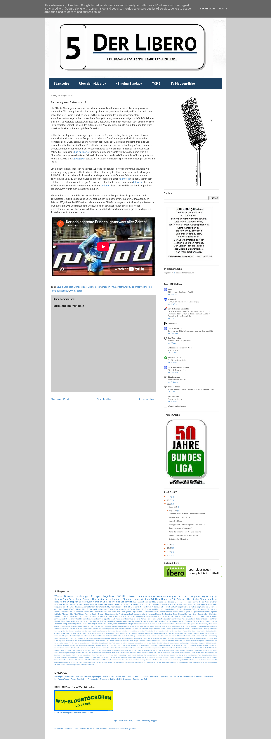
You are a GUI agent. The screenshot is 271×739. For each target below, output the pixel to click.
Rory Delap (179, 655)
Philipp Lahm (195, 612)
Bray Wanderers (211, 628)
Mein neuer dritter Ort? (177, 379)
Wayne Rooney (108, 624)
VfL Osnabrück (84, 624)
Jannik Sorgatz (60, 619)
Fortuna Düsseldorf (61, 612)
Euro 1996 (77, 636)
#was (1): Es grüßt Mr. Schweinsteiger (184, 535)
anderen (105, 185)
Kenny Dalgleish (107, 645)
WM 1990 (83, 662)
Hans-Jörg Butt (59, 640)
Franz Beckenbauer (72, 599)
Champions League (198, 596)
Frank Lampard (179, 636)
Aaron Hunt (170, 624)
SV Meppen (72, 601)
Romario (166, 655)
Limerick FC (213, 645)
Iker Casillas (193, 640)
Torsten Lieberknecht (152, 660)
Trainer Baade (174, 387)
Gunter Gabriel (194, 638)
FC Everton (117, 636)
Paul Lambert (158, 652)
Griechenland (175, 638)
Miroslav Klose (132, 650)
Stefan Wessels (163, 657)
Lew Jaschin (187, 645)
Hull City (161, 640)
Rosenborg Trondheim (190, 655)
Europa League (174, 602)
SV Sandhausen (73, 657)
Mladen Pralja (109, 286)
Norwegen (65, 652)
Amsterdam (86, 626)
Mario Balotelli (160, 612)
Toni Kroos (122, 660)
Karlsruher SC (71, 645)
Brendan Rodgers (68, 631)
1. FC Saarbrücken (74, 607)
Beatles (158, 614)
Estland (71, 636)
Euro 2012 (182, 596)
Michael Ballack (172, 612)
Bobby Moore (110, 607)
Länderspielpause (86, 648)
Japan (117, 643)
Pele (56, 604)
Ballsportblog (125, 679)
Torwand (162, 660)
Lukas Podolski (74, 648)
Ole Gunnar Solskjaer (115, 652)
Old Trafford (72, 609)
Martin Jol (186, 648)
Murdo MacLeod (169, 650)
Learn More (207, 8)
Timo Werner (114, 660)
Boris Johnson (179, 628)
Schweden (161, 621)
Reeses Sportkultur (78, 679)
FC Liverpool (201, 609)
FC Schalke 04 (157, 607)
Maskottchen (208, 648)
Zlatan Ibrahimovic (205, 662)
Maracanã (99, 648)
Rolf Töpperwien (203, 604)
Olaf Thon (63, 609)
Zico (180, 662)
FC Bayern (91, 286)
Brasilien (120, 607)
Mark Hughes (153, 648)
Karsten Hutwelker (82, 645)
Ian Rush (186, 640)
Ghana (124, 638)
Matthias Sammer (168, 619)
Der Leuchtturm (176, 676)
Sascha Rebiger (84, 657)
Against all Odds (175, 521)
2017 (169, 500)
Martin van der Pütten (197, 648)
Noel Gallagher (184, 612)
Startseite (61, 83)
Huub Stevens (168, 640)
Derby (105, 616)
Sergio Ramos (136, 657)
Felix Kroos (160, 636)
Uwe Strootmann (208, 660)
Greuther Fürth (165, 638)
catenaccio (173, 323)
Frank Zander (196, 636)
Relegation (148, 655)
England (87, 599)
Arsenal (153, 614)
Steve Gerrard (174, 657)
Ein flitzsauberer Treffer (177, 360)
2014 (169, 544)
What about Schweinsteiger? (132, 662)
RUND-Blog (79, 676)
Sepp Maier (128, 657)
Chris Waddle (146, 631)
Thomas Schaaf (120, 601)
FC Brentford (110, 636)
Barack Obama (114, 628)
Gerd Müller (191, 607)
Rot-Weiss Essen (125, 621)
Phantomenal (173, 350)
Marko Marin (171, 648)
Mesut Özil (80, 650)
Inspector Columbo (204, 640)
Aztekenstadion (74, 628)
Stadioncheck (174, 377)
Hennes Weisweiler (101, 640)
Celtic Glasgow (146, 609)
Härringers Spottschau (63, 676)
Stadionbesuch (153, 657)
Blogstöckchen (203, 614)
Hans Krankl (195, 616)
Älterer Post (147, 399)
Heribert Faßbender (126, 640)
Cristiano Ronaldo (92, 633)
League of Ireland (164, 645)
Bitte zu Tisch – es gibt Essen (179, 340)
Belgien (121, 628)
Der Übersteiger (175, 338)
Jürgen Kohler (189, 643)
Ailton (116, 609)
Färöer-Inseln (73, 638)
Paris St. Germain (147, 652)
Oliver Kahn (65, 621)
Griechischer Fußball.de (109, 679)
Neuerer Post (60, 399)
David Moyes (132, 633)
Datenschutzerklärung (185, 273)
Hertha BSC (103, 612)
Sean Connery (110, 657)
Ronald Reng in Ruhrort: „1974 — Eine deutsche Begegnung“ (191, 389)
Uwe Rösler (199, 660)
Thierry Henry (198, 621)
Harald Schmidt (69, 640)
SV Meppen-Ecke (183, 83)
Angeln (123, 626)
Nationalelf (118, 599)
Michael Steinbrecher (103, 650)
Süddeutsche (77, 158)
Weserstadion (98, 662)
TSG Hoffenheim (197, 657)
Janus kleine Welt (109, 643)
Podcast (203, 652)
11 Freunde (120, 676)
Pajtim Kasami (127, 652)
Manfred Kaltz (198, 602)
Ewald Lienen (85, 636)
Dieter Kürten (149, 633)
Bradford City (201, 628)
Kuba (140, 645)
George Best (181, 607)
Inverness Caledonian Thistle (64, 643)
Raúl (115, 655)
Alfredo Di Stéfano (60, 626)
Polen (97, 621)
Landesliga (153, 645)
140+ (170, 289)
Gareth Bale (185, 616)
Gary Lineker (90, 638)
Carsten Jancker (110, 631)
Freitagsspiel (93, 679)
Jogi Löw (108, 596)
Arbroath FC (194, 626)
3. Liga (100, 614)
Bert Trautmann (143, 628)
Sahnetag (125, 178)
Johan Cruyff (71, 619)
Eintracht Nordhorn (194, 633)
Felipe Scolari (151, 636)
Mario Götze (156, 619)
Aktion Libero (179, 624)
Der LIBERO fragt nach (158, 602)
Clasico (174, 631)
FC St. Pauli (125, 636)
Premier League (132, 599)
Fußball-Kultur (170, 607)
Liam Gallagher (197, 645)
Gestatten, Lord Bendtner (179, 539)
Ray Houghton (100, 655)
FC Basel (102, 636)
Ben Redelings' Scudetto (178, 309)
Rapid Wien (91, 655)
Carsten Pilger (135, 609)
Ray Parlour (109, 655)
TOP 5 (156, 83)
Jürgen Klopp (141, 604)
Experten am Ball (140, 679)
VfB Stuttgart (74, 624)
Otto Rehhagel (179, 599)
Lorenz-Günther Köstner (62, 648)
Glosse (86, 612)
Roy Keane (136, 621)
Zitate (196, 662)
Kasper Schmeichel (95, 645)
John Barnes (144, 643)
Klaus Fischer (133, 645)
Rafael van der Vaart (79, 655)
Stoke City (182, 657)
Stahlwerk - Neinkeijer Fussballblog (154, 676)
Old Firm (208, 619)
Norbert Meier (212, 650)
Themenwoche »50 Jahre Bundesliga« (156, 596)
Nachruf (181, 650)
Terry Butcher (207, 657)
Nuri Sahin (85, 652)
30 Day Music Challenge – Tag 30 (180, 292)
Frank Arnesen (169, 636)
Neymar (178, 619)
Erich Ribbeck (130, 616)
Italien (214, 616)
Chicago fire (137, 631)
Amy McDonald (95, 626)
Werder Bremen (64, 596)
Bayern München (93, 601)
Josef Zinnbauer (162, 643)
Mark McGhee (162, 648)
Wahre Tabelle (109, 676)
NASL (177, 650)
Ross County (202, 655)
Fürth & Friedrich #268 (177, 370)
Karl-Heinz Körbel (60, 645)
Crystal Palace (83, 616)
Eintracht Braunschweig (141, 607)
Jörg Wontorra (202, 607)
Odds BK (105, 652)
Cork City (214, 631)
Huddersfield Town (151, 640)
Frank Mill (187, 636)
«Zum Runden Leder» (177, 406)
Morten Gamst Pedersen (156, 650)
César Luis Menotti (104, 633)
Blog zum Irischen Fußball (157, 628)
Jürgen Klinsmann (139, 612)
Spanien (181, 621)
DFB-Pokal (129, 596)
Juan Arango (172, 643)
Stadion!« (145, 657)
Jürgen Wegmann (199, 643)
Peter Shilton (196, 652)
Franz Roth (167, 616)
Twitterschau (64, 604)
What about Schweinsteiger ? (124, 624)
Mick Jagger (114, 650)
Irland (133, 604)
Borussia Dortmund (191, 628)
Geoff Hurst (98, 638)
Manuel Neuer (145, 619)
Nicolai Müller (202, 650)
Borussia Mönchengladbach (118, 604)
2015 (169, 504)
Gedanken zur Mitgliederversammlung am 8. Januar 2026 (190, 331)
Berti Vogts (100, 607)
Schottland (91, 609)
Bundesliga (80, 286)
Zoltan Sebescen (66, 664)
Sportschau (189, 621)
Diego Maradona (208, 599)
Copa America (201, 631)
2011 (169, 555)
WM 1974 (76, 662)
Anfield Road (116, 626)
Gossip (159, 638)
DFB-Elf (127, 607)
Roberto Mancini (157, 655)
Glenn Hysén (152, 638)
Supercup (188, 657)
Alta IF (80, 626)
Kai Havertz (212, 643)
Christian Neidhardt (69, 616)
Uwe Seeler (76, 290)
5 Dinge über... (109, 614)
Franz (160, 616)
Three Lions (93, 660)
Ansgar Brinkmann (155, 626)
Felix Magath (212, 609)
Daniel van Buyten (96, 616)
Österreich (91, 664)
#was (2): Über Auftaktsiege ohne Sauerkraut (187, 524)
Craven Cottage (80, 633)
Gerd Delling (106, 638)
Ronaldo (172, 655)
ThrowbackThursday (103, 660)
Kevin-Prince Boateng (121, 645)
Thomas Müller (68, 614)
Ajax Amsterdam (121, 614)
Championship (120, 631)
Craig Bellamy (70, 633)
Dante (116, 633)
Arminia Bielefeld (205, 626)
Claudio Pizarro (182, 631)
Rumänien (209, 655)
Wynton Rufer (158, 662)
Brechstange (58, 631)
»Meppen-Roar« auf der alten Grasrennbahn (187, 513)
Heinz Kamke (206, 616)
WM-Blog (145, 599)
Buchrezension (90, 631)
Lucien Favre (135, 619)
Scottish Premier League (97, 657)
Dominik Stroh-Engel (174, 633)
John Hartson (153, 643)
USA (185, 660)
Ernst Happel (63, 636)
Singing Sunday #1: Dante (179, 517)
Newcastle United (190, 650)
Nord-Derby (58, 652)
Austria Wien (63, 628)
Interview (138, 182)
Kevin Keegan (153, 604)
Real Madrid (60, 601)
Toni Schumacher (131, 660)
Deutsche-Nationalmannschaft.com (198, 676)
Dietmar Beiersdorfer (160, 633)
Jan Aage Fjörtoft (90, 643)
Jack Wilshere (79, 643)
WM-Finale (90, 662)
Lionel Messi (186, 602)
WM (71, 662)
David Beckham (157, 609)
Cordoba (208, 631)
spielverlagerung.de (93, 676)
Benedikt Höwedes (131, 628)
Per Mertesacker (76, 621)
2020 (169, 496)
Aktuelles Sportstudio (191, 624)
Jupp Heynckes (126, 612)
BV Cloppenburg (104, 628)
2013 (169, 548)
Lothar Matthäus (175, 604)
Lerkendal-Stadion (177, 645)
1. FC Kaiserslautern (152, 624)
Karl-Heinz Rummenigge (97, 619)
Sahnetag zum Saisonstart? (180, 528)
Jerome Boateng (134, 643)
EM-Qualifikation (170, 609)
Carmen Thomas (100, 631)
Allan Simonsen (72, 626)
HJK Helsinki (203, 638)
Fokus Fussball (174, 357)
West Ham (107, 662)
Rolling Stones (114, 621)
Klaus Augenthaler (123, 619)
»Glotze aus (83, 664)
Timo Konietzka (211, 621)
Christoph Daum (167, 631)
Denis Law (140, 633)
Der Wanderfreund (61, 679)
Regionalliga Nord (123, 655)
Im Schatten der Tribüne (178, 367)
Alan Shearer (133, 614)
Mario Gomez (144, 648)
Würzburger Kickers (169, 662)
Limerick (206, 645)
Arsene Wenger (124, 609)
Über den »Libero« (92, 83)
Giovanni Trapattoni (76, 612)
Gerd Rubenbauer (116, 638)
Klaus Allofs (111, 619)
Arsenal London (88, 607)
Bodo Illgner (171, 628)
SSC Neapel (144, 621)
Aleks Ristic (212, 624)
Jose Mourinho (81, 619)
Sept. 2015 (173, 507)
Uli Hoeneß (100, 609)
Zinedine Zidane (188, 662)
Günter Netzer (93, 612)
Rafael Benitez (66, 655)
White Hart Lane (148, 662)
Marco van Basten (125, 648)
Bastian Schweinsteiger (79, 604)
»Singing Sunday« (129, 83)
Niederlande (200, 619)
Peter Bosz (166, 652)
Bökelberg (58, 616)
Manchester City (189, 604)
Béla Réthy (213, 614)
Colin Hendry (192, 631)
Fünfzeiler (81, 638)
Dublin (121, 616)
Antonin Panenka (184, 626)
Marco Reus (150, 612)
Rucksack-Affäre (82, 152)
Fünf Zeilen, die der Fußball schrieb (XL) (183, 302)
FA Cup (194, 609)
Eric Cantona (209, 633)
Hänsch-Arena (178, 640)
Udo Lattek (191, 660)
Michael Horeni (90, 650)
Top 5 (64, 607)
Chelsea (107, 601)
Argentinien (143, 602)
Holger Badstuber (139, 640)
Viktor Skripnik (65, 662)
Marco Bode (106, 648)
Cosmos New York (59, 633)
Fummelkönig (213, 636)
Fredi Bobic (204, 636)
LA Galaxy (145, 645)
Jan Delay (99, 643)
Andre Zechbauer (106, 626)
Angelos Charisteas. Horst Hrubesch (137, 626)
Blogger (154, 720)
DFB (112, 633)
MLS (93, 648)
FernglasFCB (140, 616)
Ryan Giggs (81, 609)
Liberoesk (163, 604)
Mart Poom (179, 648)
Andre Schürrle (144, 614)
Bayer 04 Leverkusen (98, 604)
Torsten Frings (140, 660)
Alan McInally (203, 624)
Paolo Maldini (137, 652)
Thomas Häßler (74, 660)
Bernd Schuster (178, 614)
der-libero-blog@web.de (126, 728)
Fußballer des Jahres (61, 638)
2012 (169, 551)
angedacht (172, 299)
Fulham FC (176, 616)
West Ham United (117, 662)
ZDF (176, 662)
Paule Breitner (210, 602)
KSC (207, 643)
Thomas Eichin (63, 660)
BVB (152, 599)
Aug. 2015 (173, 510)
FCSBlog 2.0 (133, 636)
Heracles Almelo (114, 640)
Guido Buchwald (184, 638)
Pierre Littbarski (89, 621)
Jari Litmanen (124, 643)
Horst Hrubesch (163, 599)
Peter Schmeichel (185, 652)
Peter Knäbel (124, 286)
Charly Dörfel (129, 631)
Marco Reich (115, 648)
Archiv (82, 728)
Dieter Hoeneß (113, 616)
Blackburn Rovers (190, 614)
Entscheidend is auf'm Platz (180, 348)
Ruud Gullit (64, 657)
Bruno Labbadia (65, 286)
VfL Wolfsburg (79, 614)
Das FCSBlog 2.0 (175, 328)
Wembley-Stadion (91, 614)
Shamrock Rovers (171, 621)
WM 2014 (133, 601)
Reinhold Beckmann (136, 655)
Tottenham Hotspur (61, 624)
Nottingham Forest (75, 652)
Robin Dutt (205, 612)
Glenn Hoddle (142, 638)
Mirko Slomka (122, 650)
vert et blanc (173, 396)
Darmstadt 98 (123, 633)
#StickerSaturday (140, 624)
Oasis (100, 652)
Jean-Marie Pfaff (114, 612)
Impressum (169, 273)
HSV (99, 286)
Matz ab (63, 650)
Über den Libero (71, 728)
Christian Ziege (156, 631)
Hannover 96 (213, 638)
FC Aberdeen (95, 636)
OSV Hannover (93, 652)
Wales (100, 624)
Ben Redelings (167, 614)
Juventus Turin (180, 643)
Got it (223, 8)
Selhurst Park (119, 657)
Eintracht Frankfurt (183, 609)
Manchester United (101, 599)
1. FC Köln (110, 609)
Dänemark (184, 633)
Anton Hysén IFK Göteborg (170, 626)
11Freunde (163, 624)
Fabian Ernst (142, 636)
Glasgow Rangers (132, 638)
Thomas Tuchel (84, 660)
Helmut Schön (89, 640)
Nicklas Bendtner (188, 619)
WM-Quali (93, 624)
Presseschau (210, 652)
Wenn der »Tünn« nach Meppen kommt (185, 532)
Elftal (202, 633)
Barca (82, 601)
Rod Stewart (104, 621)
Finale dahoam (151, 616)
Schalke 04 (153, 621)
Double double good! (175, 399)
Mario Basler (135, 648)
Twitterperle (180, 660)
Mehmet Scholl (71, 650)
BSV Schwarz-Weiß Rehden (89, 628)
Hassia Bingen (80, 640)
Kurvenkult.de (132, 676)
